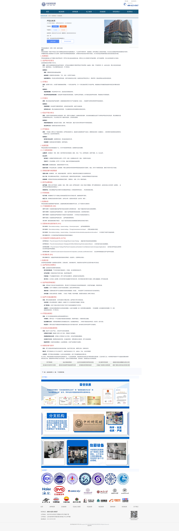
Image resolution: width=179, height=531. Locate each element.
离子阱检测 (49, 362)
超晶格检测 (49, 372)
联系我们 (130, 11)
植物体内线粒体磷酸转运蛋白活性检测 (121, 363)
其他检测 (102, 11)
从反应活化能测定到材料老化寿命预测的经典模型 (85, 363)
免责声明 (89, 525)
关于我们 (135, 506)
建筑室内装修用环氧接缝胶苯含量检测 (67, 365)
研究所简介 (116, 11)
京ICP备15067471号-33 (75, 524)
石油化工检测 (76, 506)
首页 (47, 11)
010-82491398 (51, 519)
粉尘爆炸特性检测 (103, 362)
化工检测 (89, 11)
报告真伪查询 (133, 1)
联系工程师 (53, 41)
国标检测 (112, 506)
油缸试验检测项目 (67, 362)
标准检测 (124, 506)
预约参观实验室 (67, 41)
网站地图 (126, 1)
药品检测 (89, 506)
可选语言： (49, 29)
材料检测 (75, 11)
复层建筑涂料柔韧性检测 (85, 365)
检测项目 (54, 15)
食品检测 (61, 11)
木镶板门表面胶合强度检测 (103, 365)
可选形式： (49, 26)
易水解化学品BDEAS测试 (49, 365)
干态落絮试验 (60, 372)
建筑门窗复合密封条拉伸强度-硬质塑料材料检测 (121, 365)
